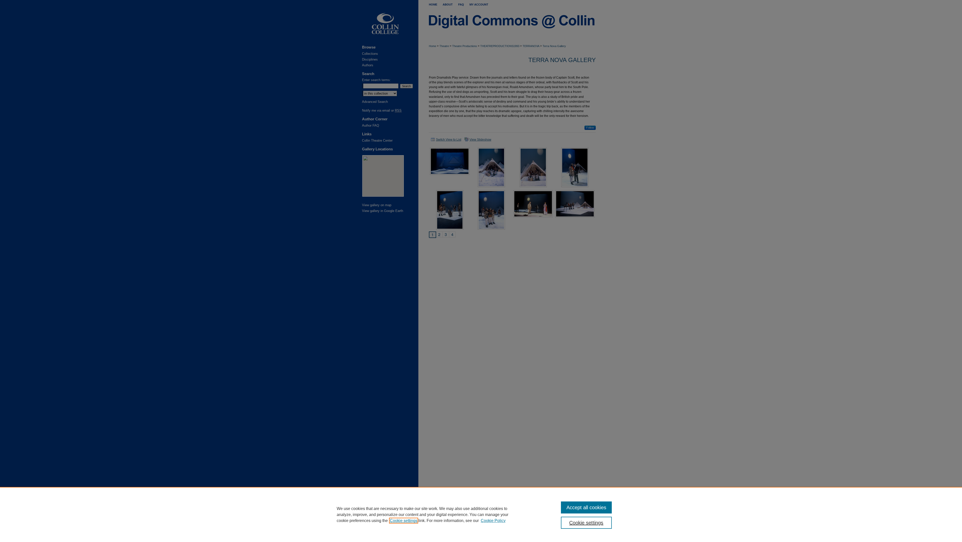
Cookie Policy (493, 520)
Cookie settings (403, 520)
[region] (481, 514)
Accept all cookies (586, 507)
